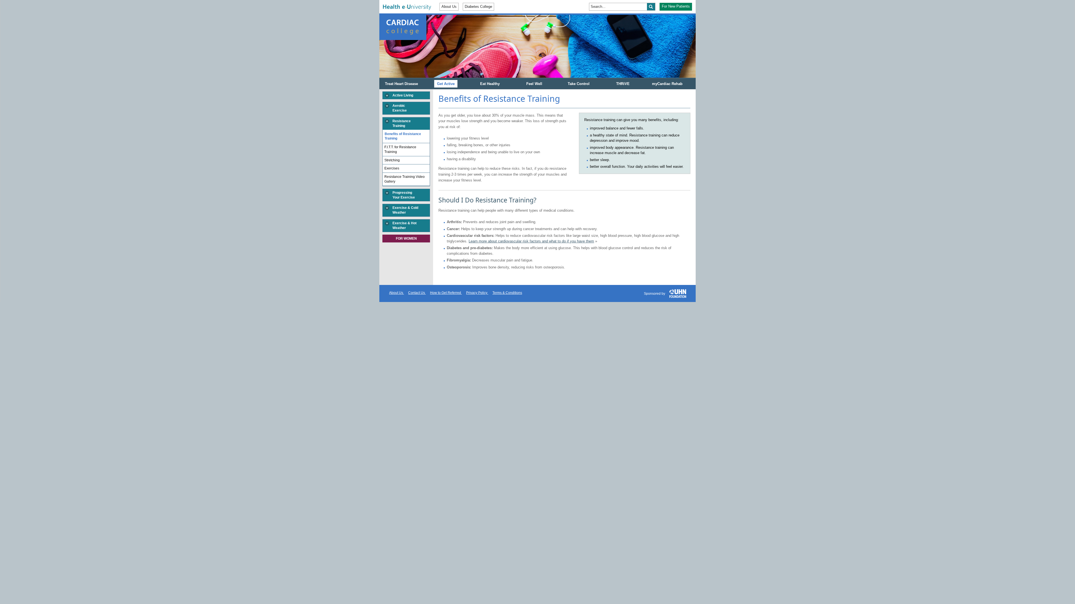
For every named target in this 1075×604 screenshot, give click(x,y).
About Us (449, 6)
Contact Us (417, 293)
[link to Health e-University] (407, 7)
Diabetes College (478, 6)
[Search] (651, 6)
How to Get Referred (446, 293)
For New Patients (676, 6)
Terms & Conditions (507, 293)
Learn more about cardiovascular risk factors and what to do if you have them (531, 241)
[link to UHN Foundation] (677, 293)
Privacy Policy (477, 293)
